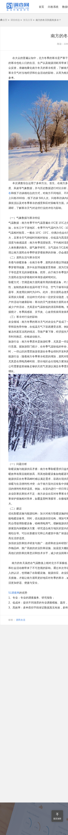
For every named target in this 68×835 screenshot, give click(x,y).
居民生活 (20, 620)
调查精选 (15, 20)
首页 (41, 6)
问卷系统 (53, 6)
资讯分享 (27, 20)
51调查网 (13, 592)
